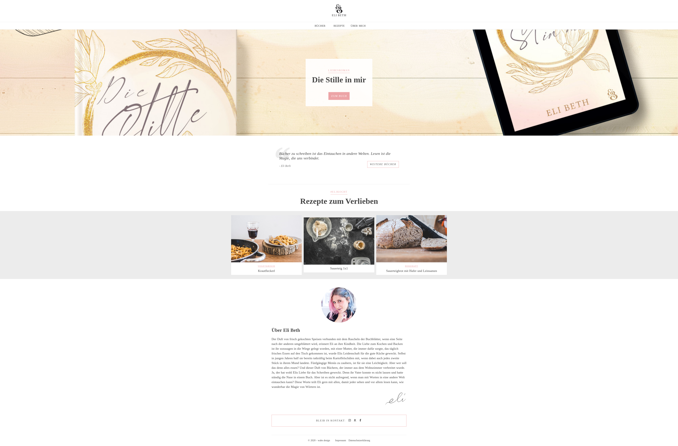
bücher (320, 25)
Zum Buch (339, 96)
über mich (358, 25)
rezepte (339, 25)
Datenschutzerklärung (359, 440)
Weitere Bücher (383, 164)
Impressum (340, 440)
